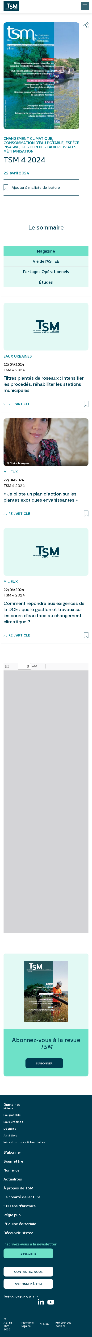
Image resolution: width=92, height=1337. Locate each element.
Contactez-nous (28, 1271)
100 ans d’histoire (20, 1206)
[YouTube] (50, 1303)
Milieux (8, 1108)
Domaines (12, 1104)
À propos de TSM (18, 1188)
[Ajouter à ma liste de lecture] (86, 404)
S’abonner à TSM (28, 1284)
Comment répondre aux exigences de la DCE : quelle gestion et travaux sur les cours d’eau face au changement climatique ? (44, 612)
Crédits (45, 1324)
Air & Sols (10, 1135)
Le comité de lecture (22, 1197)
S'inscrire (28, 1253)
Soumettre (13, 1161)
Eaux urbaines (13, 1122)
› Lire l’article (17, 404)
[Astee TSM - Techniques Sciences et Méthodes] (11, 5)
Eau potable (12, 1115)
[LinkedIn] (41, 1302)
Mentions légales (27, 1324)
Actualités (13, 1179)
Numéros (11, 1170)
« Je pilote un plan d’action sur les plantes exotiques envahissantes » (41, 497)
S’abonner (12, 1152)
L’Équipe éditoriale (20, 1224)
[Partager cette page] (86, 25)
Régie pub (12, 1215)
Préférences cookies (63, 1324)
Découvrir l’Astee (18, 1233)
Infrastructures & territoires (24, 1142)
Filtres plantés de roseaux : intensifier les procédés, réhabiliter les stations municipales (44, 384)
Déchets (10, 1128)
